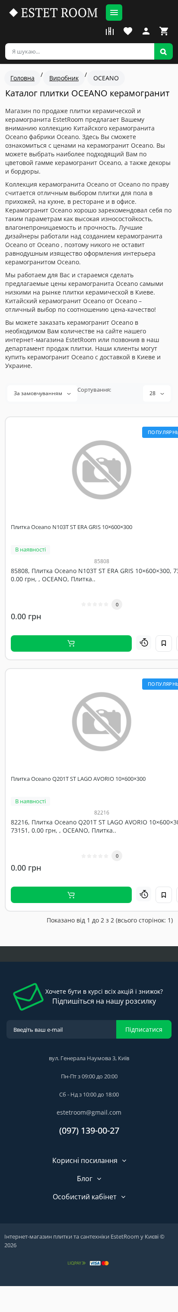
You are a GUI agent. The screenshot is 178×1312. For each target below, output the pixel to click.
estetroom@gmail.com (89, 1112)
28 (153, 393)
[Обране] (128, 31)
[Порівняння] (109, 31)
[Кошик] (164, 31)
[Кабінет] (146, 31)
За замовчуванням (39, 393)
